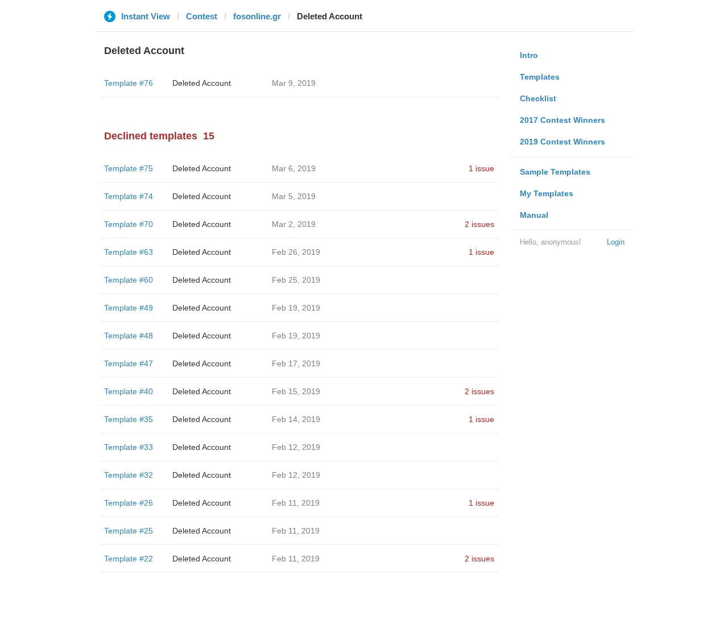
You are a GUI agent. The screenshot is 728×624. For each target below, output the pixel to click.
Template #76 (128, 83)
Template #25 (128, 530)
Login (615, 242)
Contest (201, 16)
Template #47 (128, 363)
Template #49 (128, 307)
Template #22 (128, 558)
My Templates (546, 193)
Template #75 (128, 168)
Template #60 (128, 279)
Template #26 (128, 502)
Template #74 (128, 196)
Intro (529, 55)
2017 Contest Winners (562, 120)
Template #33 (128, 447)
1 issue (481, 168)
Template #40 (128, 391)
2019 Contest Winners (562, 141)
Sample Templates (555, 171)
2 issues (479, 224)
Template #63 (128, 252)
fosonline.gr (257, 16)
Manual (534, 215)
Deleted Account (201, 83)
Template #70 (128, 224)
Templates (540, 76)
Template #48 (128, 335)
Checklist (538, 98)
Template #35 (128, 419)
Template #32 (128, 475)
